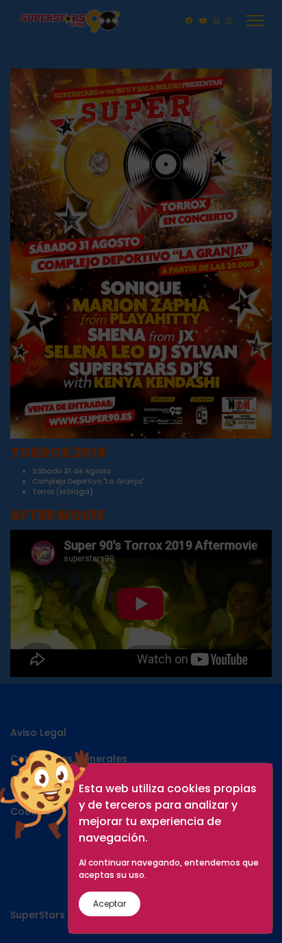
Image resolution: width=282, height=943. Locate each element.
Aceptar (109, 903)
